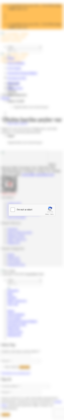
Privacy (47, 214)
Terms (52, 214)
